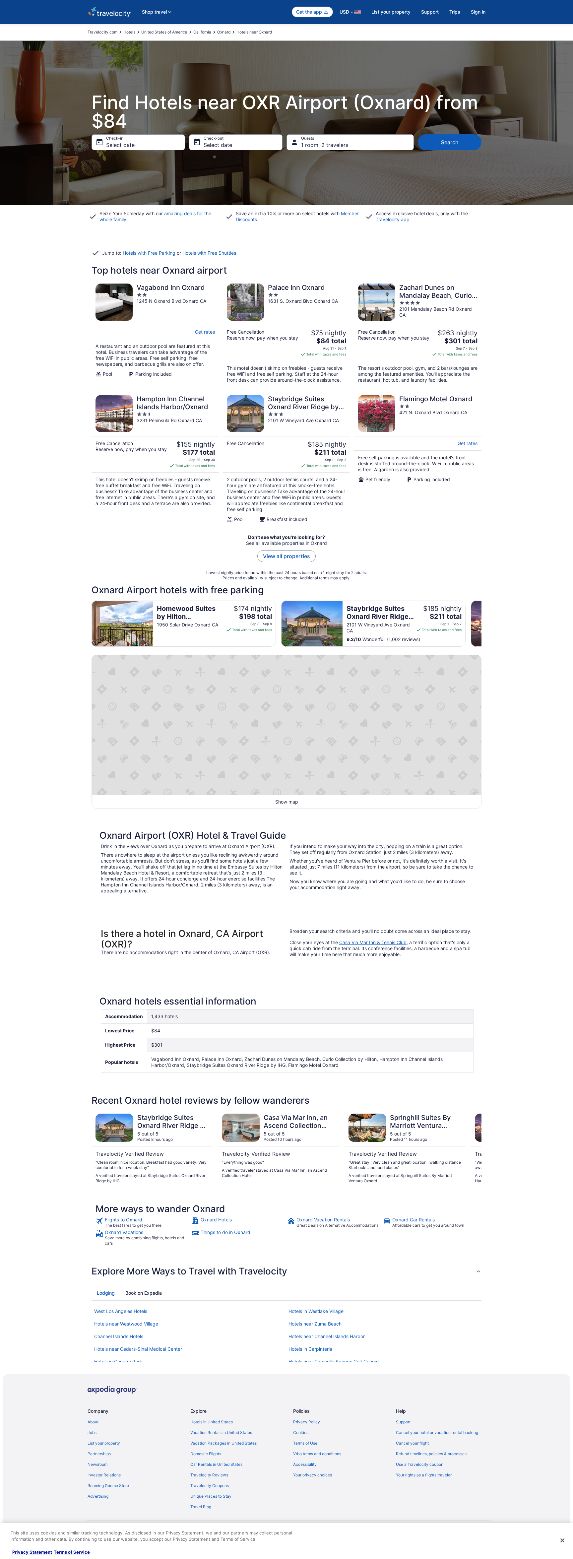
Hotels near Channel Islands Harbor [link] (326, 1336)
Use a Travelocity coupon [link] (419, 1464)
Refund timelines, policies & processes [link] (431, 1453)
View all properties (286, 556)
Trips (454, 12)
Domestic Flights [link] (205, 1453)
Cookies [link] (300, 1432)
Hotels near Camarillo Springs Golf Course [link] (333, 1361)
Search (450, 142)
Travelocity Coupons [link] (209, 1485)
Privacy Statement (32, 1552)
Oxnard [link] (223, 32)
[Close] (562, 1540)
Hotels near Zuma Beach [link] (315, 1324)
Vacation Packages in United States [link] (223, 1443)
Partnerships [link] (99, 1453)
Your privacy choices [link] (312, 1474)
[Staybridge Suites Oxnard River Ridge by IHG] (286, 458)
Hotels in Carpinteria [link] (310, 1349)
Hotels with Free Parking (149, 253)
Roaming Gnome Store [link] (108, 1485)
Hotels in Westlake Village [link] (316, 1311)
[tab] (106, 1293)
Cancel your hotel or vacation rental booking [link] (437, 1432)
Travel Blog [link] (200, 1506)
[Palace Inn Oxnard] (286, 333)
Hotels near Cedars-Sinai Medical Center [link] (138, 1349)
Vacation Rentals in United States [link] (221, 1432)
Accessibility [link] (305, 1464)
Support (430, 12)
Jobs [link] (92, 1432)
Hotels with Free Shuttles (209, 253)
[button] (286, 1271)
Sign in (478, 12)
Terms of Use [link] (305, 1443)
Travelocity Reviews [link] (209, 1474)
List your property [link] (104, 1443)
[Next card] (481, 623)
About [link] (93, 1421)
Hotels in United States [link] (211, 1421)
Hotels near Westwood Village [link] (126, 1324)
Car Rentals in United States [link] (216, 1464)
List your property (391, 12)
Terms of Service (72, 1552)
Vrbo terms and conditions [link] (317, 1453)
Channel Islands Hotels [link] (118, 1336)
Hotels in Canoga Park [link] (118, 1361)
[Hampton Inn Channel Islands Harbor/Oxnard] (155, 458)
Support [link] (403, 1421)
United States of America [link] (164, 32)
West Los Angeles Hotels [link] (120, 1311)
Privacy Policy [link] (306, 1421)
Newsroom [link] (97, 1464)
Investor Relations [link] (104, 1474)
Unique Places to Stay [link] (210, 1496)
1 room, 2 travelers (324, 145)
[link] (143, 1222)
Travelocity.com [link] (102, 32)
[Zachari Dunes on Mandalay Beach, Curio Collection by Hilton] (417, 333)
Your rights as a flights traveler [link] (424, 1474)
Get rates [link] (205, 332)
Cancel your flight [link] (412, 1443)
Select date (120, 145)
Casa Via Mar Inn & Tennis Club (373, 942)
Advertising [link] (98, 1496)
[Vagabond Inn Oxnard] (155, 333)
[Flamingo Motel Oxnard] (417, 458)
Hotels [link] (129, 32)
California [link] (202, 32)
